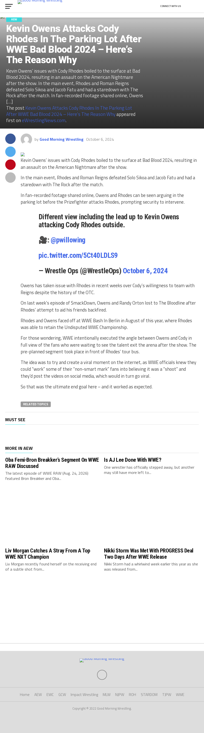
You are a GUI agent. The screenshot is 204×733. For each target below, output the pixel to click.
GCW (62, 694)
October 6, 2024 (145, 271)
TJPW (166, 694)
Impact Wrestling (84, 694)
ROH (132, 694)
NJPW (119, 694)
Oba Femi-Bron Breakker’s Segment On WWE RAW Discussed (52, 463)
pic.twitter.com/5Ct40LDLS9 (78, 255)
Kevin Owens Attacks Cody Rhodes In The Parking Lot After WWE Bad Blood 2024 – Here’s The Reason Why (69, 111)
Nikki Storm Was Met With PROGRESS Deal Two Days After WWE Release (148, 553)
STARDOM (149, 694)
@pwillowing (68, 240)
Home (25, 694)
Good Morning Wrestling (62, 139)
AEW (38, 694)
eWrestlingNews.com (43, 120)
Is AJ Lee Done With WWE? (132, 460)
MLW (106, 694)
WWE (180, 694)
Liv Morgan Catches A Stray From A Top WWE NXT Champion (47, 553)
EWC (50, 694)
